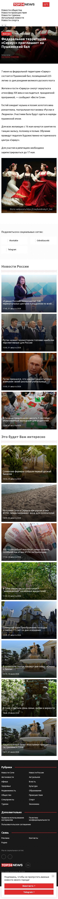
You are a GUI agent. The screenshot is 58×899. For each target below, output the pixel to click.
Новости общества (11, 10)
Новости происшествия (14, 12)
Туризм (4, 804)
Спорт (32, 799)
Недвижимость (8, 790)
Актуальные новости (12, 17)
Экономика (34, 804)
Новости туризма (10, 15)
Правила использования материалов (12, 819)
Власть (32, 781)
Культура (33, 786)
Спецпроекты (7, 799)
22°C (46, 4)
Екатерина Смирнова (10, 57)
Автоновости (7, 777)
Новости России (36, 772)
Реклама (5, 838)
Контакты (33, 838)
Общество (6, 795)
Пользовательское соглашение (16, 824)
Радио (4, 842)
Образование (35, 790)
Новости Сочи (7, 772)
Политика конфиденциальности (39, 819)
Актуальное (34, 777)
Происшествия (36, 795)
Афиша (4, 781)
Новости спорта (10, 20)
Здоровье (6, 786)
